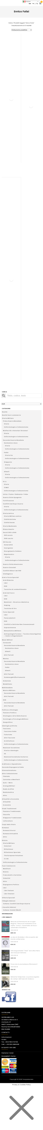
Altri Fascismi (9, 738)
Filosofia (6, 814)
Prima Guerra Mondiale (12, 421)
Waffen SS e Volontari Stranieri (15, 431)
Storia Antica (8, 513)
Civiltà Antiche (10, 519)
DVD (5, 586)
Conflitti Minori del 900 (12, 571)
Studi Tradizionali (9, 809)
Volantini (6, 878)
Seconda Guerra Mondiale (13, 440)
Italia (6, 452)
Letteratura (8, 821)
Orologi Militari (9, 786)
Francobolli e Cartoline (12, 875)
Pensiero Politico (9, 713)
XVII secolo (8, 535)
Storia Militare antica (12, 516)
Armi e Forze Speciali (10, 577)
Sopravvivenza (10, 628)
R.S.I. (5, 481)
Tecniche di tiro (10, 608)
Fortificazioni (8, 501)
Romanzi (5, 828)
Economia (7, 805)
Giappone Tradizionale (12, 818)
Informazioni (7, 1037)
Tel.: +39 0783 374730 (10, 1042)
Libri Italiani (9, 890)
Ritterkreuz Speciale (12, 852)
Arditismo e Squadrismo (11, 764)
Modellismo (7, 684)
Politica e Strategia (10, 710)
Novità (4, 412)
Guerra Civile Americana (12, 564)
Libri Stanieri (9, 894)
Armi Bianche (8, 580)
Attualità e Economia (10, 799)
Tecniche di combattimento (15, 589)
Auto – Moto (8, 783)
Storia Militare (8, 418)
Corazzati (7, 643)
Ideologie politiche (9, 726)
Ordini (4, 1039)
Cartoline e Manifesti (11, 779)
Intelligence (8, 574)
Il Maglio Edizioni (8, 901)
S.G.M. (6, 859)
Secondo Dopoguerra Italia (13, 767)
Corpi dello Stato (9, 824)
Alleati (6, 472)
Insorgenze (8, 548)
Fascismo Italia (10, 731)
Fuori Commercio (9, 866)
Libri (6, 583)
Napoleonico (9, 554)
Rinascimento (8, 529)
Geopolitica (7, 722)
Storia (6, 424)
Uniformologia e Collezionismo (16, 427)
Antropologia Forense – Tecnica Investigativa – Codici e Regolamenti (22, 635)
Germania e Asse (11, 443)
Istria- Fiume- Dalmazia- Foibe (15, 494)
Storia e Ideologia (11, 750)
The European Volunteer (13, 855)
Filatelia (6, 776)
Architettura (9, 741)
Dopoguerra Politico (11, 885)
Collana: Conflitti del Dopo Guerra (16, 904)
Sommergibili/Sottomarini (14, 677)
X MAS (6, 487)
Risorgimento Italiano (13, 551)
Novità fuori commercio (11, 415)
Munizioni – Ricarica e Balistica (16, 602)
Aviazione (7, 681)
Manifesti (7, 869)
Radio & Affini (8, 789)
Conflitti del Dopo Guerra (13, 504)
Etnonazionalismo (9, 770)
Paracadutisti (9, 618)
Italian (28, 1)
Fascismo (7, 729)
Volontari (7, 846)
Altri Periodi (9, 655)
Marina (6, 659)
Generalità (8, 545)
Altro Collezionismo (10, 774)
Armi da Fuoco (8, 593)
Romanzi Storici (9, 830)
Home (10, 23)
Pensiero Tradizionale (11, 811)
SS (5, 754)
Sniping (7, 605)
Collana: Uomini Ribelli (12, 910)
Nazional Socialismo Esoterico (16, 757)
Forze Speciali (8, 612)
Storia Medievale (10, 526)
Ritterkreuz (8, 849)
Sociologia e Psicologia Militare (15, 719)
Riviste (5, 840)
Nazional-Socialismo (11, 748)
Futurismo (8, 735)
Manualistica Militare (12, 631)
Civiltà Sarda (9, 522)
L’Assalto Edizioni (9, 907)
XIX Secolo (7, 542)
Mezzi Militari (7, 640)
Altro (5, 795)
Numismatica (8, 792)
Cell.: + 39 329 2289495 (10, 1044)
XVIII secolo (8, 538)
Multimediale (7, 688)
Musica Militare (9, 690)
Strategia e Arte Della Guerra (15, 716)
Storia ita (9, 455)
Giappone (8, 462)
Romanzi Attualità (10, 834)
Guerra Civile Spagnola (12, 497)
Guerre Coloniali (9, 567)
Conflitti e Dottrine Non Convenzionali (19, 624)
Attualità (6, 802)
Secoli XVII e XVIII (9, 532)
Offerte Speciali (8, 898)
